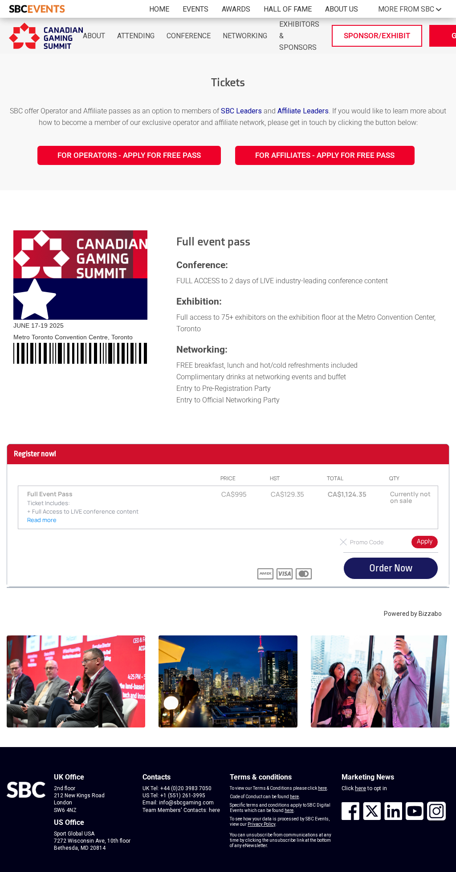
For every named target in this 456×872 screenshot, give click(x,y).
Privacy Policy (261, 824)
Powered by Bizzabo (413, 613)
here (214, 810)
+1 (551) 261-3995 (182, 795)
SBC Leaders (241, 111)
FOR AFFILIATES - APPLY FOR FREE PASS (325, 155)
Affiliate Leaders (303, 111)
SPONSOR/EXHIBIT (377, 35)
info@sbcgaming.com (186, 803)
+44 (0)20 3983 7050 (186, 788)
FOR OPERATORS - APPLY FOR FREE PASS (129, 155)
